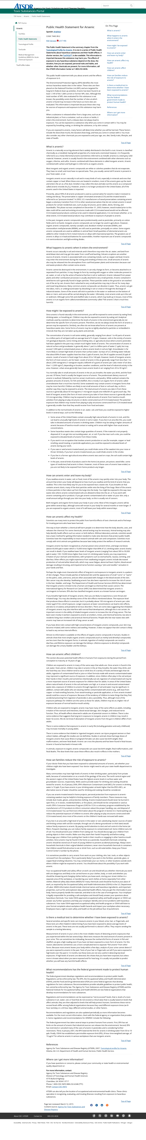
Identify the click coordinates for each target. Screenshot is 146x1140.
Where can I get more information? (116, 113)
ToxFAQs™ (67, 55)
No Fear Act (57, 1123)
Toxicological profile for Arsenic (113, 1048)
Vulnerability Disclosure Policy (84, 1123)
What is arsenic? (113, 30)
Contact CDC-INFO (59, 1087)
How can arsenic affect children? (116, 69)
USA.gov (129, 1123)
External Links (26, 1123)
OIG (51, 1123)
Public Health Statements (41, 16)
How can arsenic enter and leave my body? (116, 54)
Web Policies (41, 1123)
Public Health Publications (111, 1123)
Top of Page (126, 142)
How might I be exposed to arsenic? (117, 46)
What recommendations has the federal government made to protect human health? (117, 98)
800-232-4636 (53, 1116)
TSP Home (17, 16)
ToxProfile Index (23, 65)
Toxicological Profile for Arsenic (59, 50)
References (112, 107)
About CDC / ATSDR (21, 1116)
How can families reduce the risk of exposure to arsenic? (117, 77)
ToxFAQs (21, 34)
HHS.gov (123, 1123)
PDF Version (56, 41)
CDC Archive (98, 1123)
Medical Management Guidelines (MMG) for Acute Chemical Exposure (28, 57)
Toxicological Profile (25, 44)
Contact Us (38, 1116)
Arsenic (26, 16)
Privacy (34, 1123)
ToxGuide (22, 49)
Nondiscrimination (68, 1123)
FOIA (47, 1123)
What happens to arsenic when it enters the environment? (117, 38)
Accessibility (17, 1123)
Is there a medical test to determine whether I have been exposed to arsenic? (118, 87)
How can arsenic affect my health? (118, 61)
